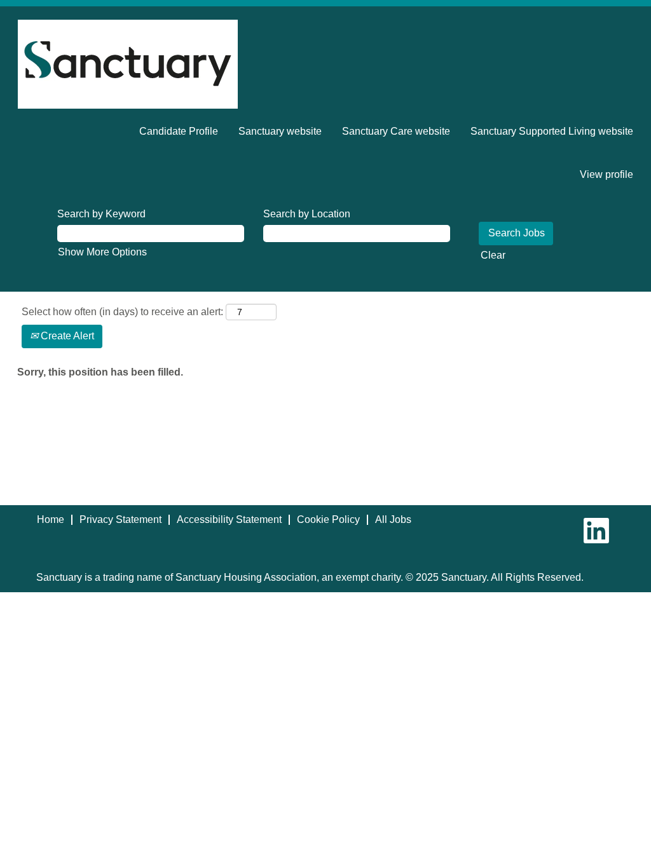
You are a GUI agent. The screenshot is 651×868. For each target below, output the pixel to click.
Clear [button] (493, 255)
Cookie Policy (328, 519)
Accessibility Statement (229, 519)
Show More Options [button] (102, 252)
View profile (606, 174)
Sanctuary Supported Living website (551, 131)
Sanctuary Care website (396, 131)
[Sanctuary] (127, 64)
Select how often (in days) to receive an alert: (122, 311)
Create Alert (66, 335)
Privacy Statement (120, 519)
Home (50, 519)
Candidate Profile (178, 131)
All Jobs (393, 519)
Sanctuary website (280, 131)
